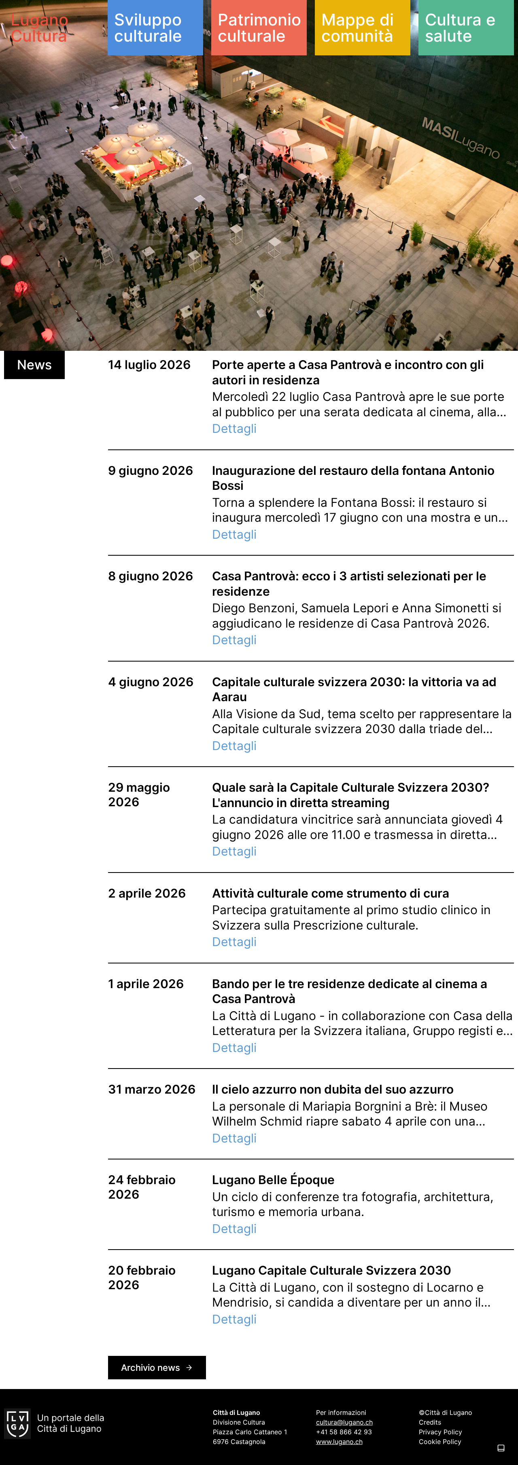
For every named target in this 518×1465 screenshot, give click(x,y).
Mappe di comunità (357, 28)
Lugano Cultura (39, 28)
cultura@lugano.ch (344, 1422)
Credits (430, 1422)
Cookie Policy (440, 1442)
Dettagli (234, 428)
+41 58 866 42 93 (344, 1432)
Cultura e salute (460, 28)
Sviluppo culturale (148, 28)
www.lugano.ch (339, 1442)
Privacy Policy (440, 1432)
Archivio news (150, 1367)
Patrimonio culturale (259, 28)
